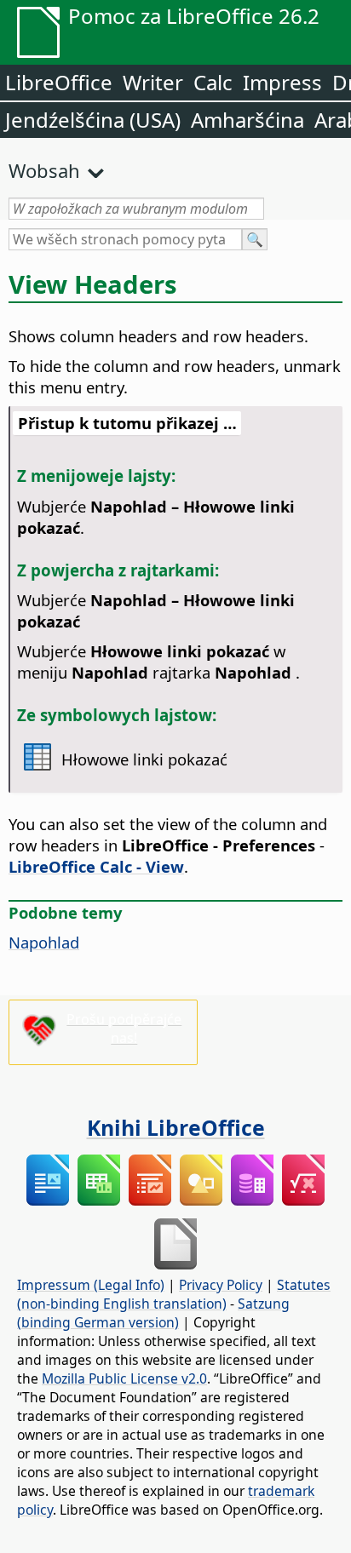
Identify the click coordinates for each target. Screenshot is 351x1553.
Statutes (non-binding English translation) (174, 1294)
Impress (282, 82)
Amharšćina (247, 120)
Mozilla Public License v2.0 (124, 1378)
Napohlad (44, 942)
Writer (153, 82)
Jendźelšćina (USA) (93, 120)
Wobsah (44, 170)
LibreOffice (58, 82)
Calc (213, 82)
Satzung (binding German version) (153, 1313)
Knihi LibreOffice (176, 1127)
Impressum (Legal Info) (90, 1284)
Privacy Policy (220, 1284)
